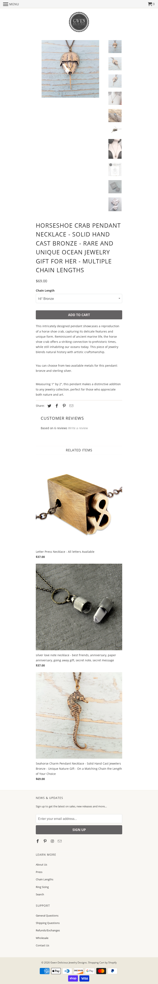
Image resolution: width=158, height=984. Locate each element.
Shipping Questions (48, 923)
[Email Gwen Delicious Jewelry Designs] (60, 841)
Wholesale (42, 938)
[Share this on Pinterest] (63, 405)
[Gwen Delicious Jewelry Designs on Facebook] (38, 841)
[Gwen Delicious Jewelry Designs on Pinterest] (45, 841)
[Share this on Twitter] (48, 405)
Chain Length (45, 290)
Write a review (78, 428)
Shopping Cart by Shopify (102, 962)
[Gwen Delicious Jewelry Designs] (79, 22)
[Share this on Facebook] (56, 405)
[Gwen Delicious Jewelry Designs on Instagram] (53, 841)
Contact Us (42, 945)
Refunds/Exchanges (48, 930)
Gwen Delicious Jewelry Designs (68, 962)
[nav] (11, 4)
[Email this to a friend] (70, 405)
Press (39, 872)
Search (40, 894)
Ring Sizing (42, 887)
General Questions (47, 915)
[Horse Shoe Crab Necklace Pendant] (70, 71)
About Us (41, 864)
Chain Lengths (44, 879)
